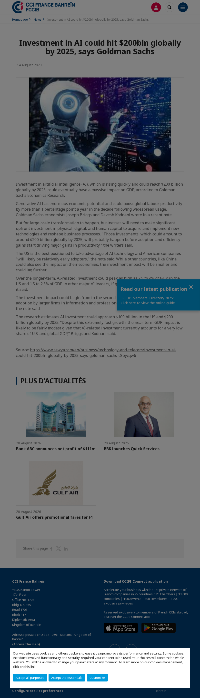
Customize (97, 677)
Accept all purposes (30, 677)
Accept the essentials (66, 677)
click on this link (24, 666)
